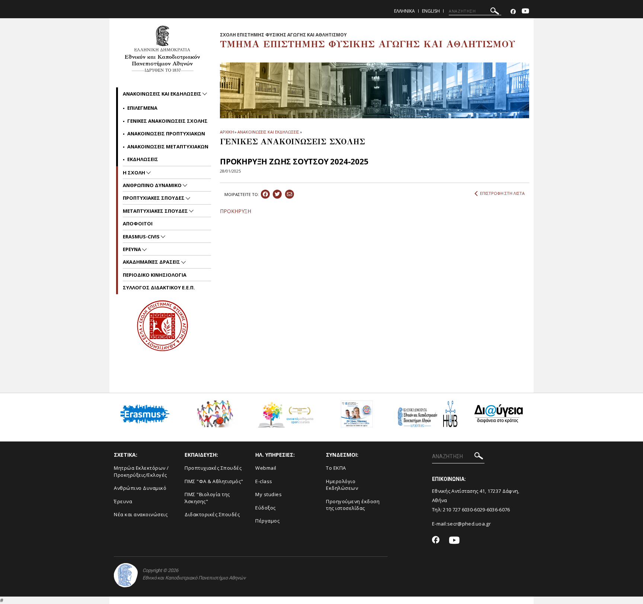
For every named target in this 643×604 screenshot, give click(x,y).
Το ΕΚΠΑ (336, 468)
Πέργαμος (267, 520)
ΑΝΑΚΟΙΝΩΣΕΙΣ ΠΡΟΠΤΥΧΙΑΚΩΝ (166, 133)
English (431, 11)
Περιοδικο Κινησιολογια (154, 275)
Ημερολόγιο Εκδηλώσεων (342, 485)
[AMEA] (215, 417)
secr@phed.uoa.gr (469, 523)
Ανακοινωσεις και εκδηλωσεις (162, 93)
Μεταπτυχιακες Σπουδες (156, 211)
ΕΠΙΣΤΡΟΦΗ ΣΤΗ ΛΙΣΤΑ (502, 193)
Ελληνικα (404, 11)
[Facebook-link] (513, 12)
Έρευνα (123, 501)
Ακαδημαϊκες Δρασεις (152, 261)
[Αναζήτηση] (494, 12)
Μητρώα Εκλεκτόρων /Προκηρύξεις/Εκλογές (141, 471)
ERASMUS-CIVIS (142, 236)
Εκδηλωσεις (142, 159)
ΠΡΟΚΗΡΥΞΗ (235, 211)
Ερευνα (132, 249)
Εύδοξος (265, 507)
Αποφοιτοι (138, 223)
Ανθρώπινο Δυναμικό (140, 488)
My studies (268, 494)
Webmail (265, 468)
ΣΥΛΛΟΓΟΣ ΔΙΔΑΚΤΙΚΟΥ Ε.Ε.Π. (159, 287)
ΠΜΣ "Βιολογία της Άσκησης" (207, 498)
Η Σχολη (134, 172)
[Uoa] (126, 575)
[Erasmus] (145, 417)
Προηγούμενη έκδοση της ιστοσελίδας (353, 505)
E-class (263, 481)
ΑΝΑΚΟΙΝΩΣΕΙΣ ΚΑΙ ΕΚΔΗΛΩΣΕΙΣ (268, 132)
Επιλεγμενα (142, 108)
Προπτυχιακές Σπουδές (213, 468)
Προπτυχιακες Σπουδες (154, 198)
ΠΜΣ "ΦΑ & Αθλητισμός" (214, 481)
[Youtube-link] (525, 12)
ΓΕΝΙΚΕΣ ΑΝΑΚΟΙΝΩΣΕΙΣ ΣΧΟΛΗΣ (167, 121)
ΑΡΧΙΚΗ (227, 132)
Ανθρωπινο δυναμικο (153, 185)
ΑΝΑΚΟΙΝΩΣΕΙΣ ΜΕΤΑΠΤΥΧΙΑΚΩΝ (167, 146)
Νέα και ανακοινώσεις (140, 514)
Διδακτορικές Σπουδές (212, 514)
